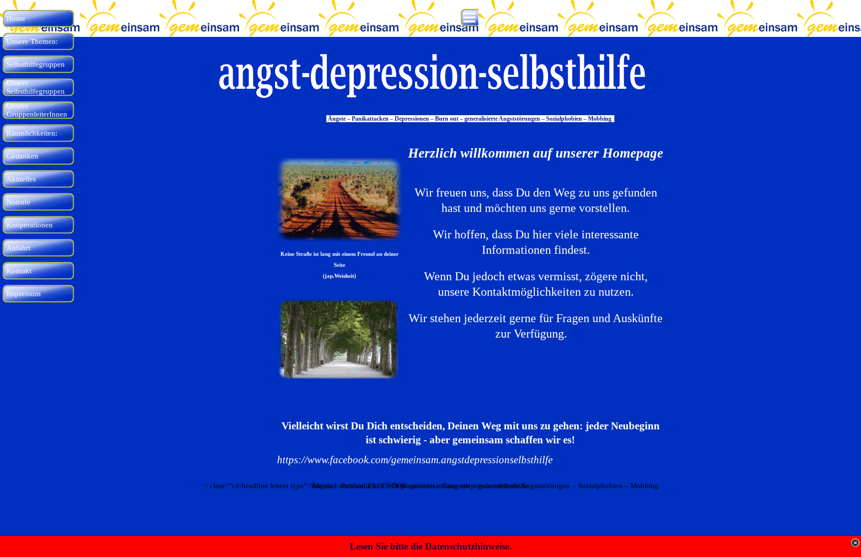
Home (15, 18)
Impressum (23, 294)
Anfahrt (18, 248)
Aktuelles (21, 179)
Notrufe (18, 202)
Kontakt (18, 271)
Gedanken (22, 156)
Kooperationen (29, 225)
